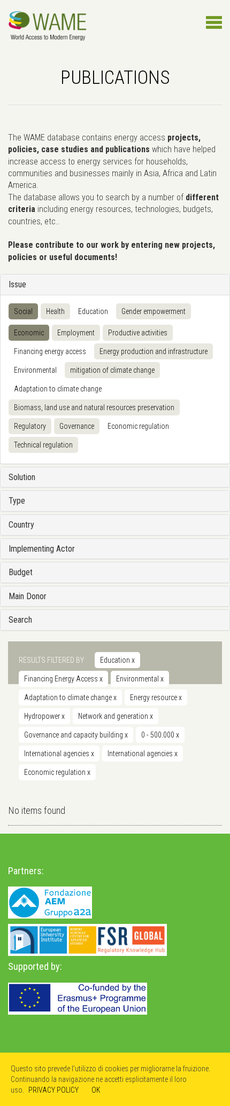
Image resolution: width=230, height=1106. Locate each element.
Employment (76, 332)
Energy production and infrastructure (153, 351)
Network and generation (115, 716)
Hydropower (44, 716)
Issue (17, 284)
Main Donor (28, 596)
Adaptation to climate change (58, 389)
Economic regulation (138, 426)
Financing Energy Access (63, 678)
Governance (76, 426)
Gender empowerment (153, 311)
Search (20, 620)
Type (17, 501)
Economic (29, 332)
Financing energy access (50, 351)
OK (96, 1090)
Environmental (140, 678)
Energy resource (156, 697)
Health (55, 311)
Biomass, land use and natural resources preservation (94, 407)
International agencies (59, 753)
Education (93, 311)
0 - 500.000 (160, 735)
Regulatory (30, 426)
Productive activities (137, 332)
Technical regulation (43, 445)
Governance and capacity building (76, 735)
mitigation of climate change (112, 370)
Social (23, 311)
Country (21, 525)
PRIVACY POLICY (53, 1090)
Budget (21, 572)
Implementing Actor (42, 549)
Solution (22, 477)
